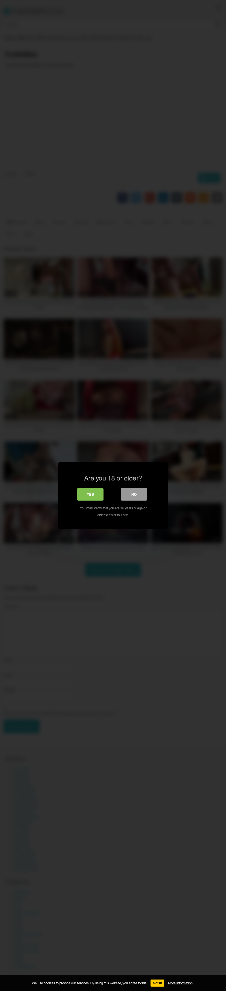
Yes (90, 494)
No (134, 494)
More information (180, 982)
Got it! (157, 982)
